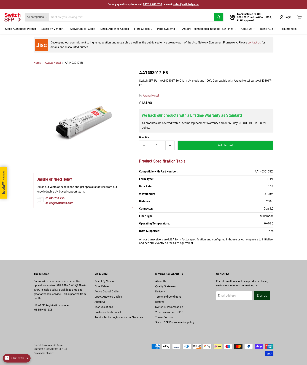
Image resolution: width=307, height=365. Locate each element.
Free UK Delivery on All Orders (48, 345)
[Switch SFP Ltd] (12, 17)
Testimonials (288, 29)
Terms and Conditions (168, 296)
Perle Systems (166, 29)
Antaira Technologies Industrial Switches (208, 29)
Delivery (160, 291)
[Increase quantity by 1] (170, 145)
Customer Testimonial (108, 312)
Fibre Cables (142, 29)
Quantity (144, 137)
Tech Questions (104, 307)
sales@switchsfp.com (186, 4)
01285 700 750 (152, 4)
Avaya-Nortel (53, 62)
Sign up (262, 295)
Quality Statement (165, 286)
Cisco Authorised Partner (20, 29)
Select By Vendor (52, 29)
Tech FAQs (267, 29)
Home (37, 62)
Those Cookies (164, 317)
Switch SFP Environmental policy (174, 322)
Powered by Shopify (43, 353)
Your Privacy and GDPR (168, 312)
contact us (254, 42)
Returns (159, 301)
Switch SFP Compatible (169, 307)
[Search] (218, 17)
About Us (247, 29)
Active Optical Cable (82, 29)
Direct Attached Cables (114, 29)
